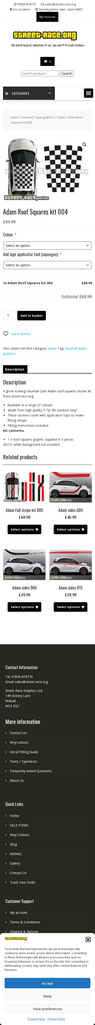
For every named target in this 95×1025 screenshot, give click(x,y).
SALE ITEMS (19, 825)
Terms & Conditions (25, 922)
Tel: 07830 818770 (19, 676)
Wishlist (15, 854)
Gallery (15, 863)
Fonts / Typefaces (23, 761)
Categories (20, 93)
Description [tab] (14, 369)
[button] (88, 939)
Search (67, 73)
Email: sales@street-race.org (26, 682)
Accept (47, 983)
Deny (47, 996)
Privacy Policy (36, 1019)
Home (15, 117)
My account (18, 912)
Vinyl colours (19, 742)
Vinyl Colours (19, 835)
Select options (22, 529)
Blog (13, 844)
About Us (17, 780)
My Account (47, 17)
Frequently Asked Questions (31, 771)
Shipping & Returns (24, 931)
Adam (61, 117)
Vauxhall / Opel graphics (38, 117)
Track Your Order (23, 882)
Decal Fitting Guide (24, 752)
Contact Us (18, 733)
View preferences (47, 1008)
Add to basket (32, 315)
